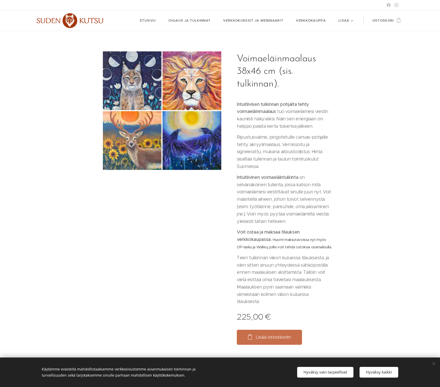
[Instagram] (396, 5)
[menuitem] (150, 20)
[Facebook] (389, 5)
